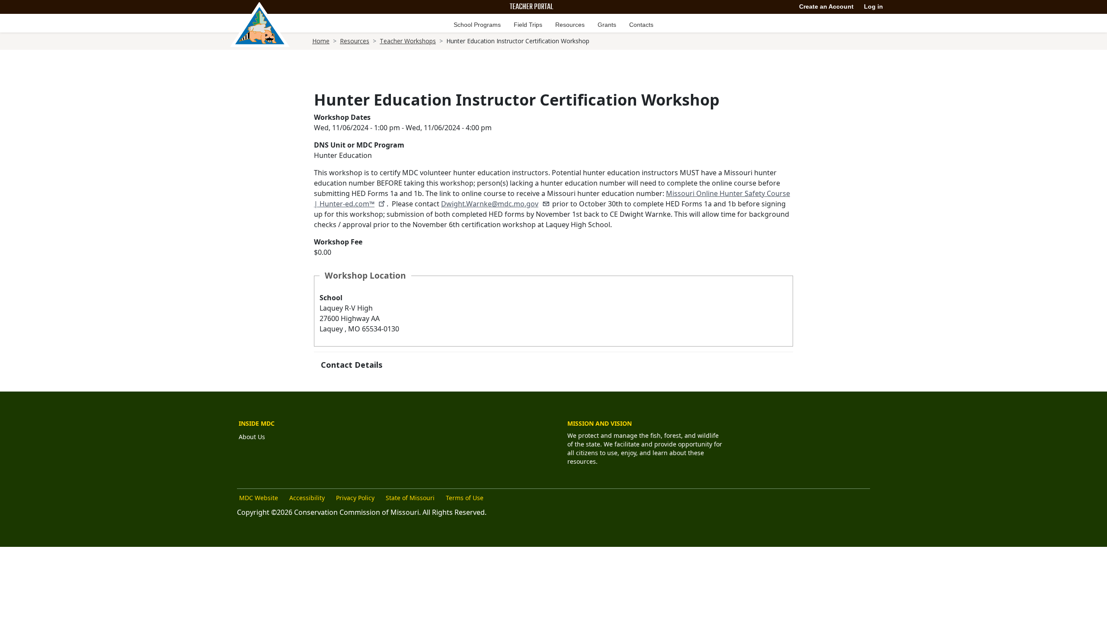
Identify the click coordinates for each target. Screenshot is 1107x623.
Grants (607, 24)
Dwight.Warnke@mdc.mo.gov (489, 204)
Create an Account (826, 6)
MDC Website (258, 498)
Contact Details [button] (351, 365)
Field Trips (528, 24)
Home (321, 41)
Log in (873, 6)
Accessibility (307, 498)
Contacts (641, 24)
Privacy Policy (355, 498)
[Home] (260, 24)
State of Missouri (410, 498)
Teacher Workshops (408, 41)
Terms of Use (464, 498)
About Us (252, 437)
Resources (570, 24)
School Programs (477, 24)
